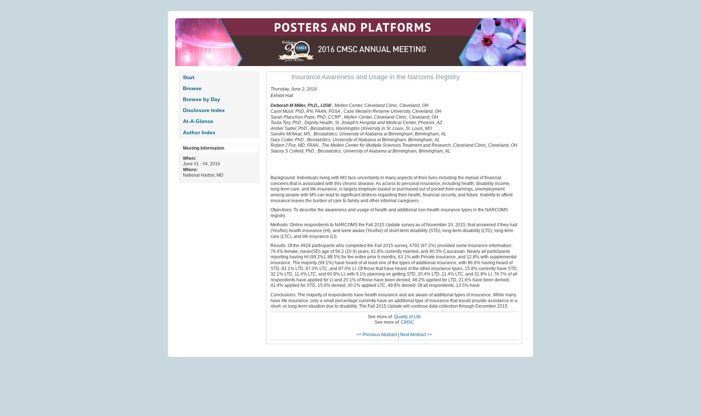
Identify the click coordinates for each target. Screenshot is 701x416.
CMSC (407, 322)
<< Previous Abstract (376, 334)
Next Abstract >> (416, 334)
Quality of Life (407, 316)
